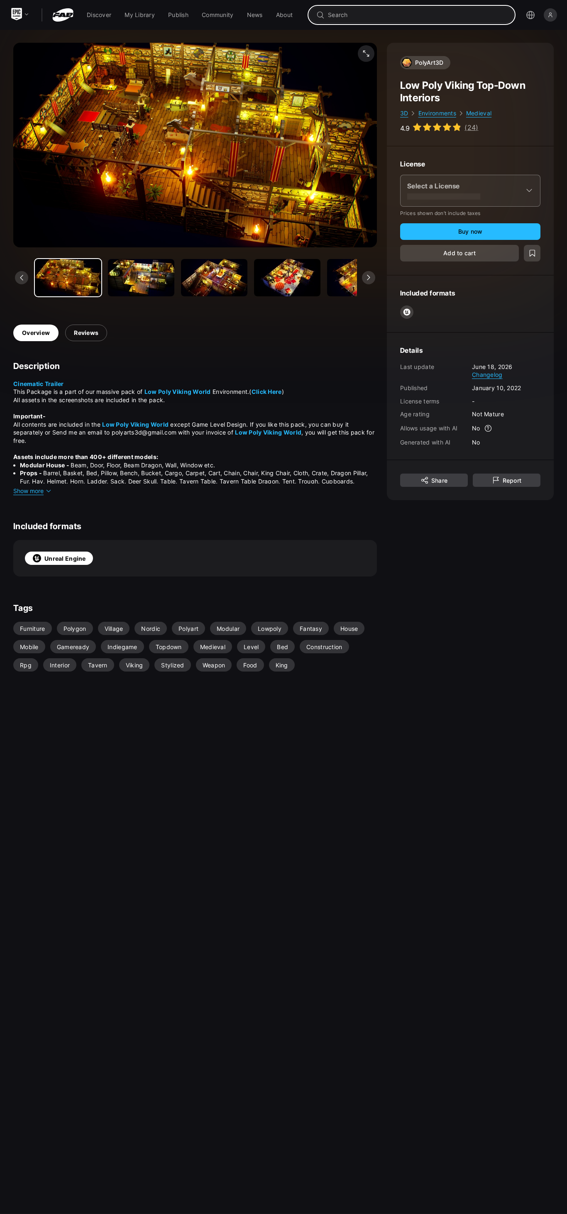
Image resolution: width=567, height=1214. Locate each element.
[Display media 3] (287, 277)
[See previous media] (21, 277)
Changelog (487, 374)
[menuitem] (99, 15)
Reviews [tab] (86, 332)
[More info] (489, 428)
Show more (28, 490)
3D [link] (404, 113)
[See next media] (368, 277)
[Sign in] (550, 15)
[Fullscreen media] (366, 53)
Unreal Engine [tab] (65, 558)
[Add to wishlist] (532, 253)
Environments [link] (437, 113)
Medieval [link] (478, 113)
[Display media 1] (141, 277)
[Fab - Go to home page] (62, 15)
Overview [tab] (36, 332)
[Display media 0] (68, 277)
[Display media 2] (214, 277)
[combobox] (417, 15)
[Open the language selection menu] (530, 15)
